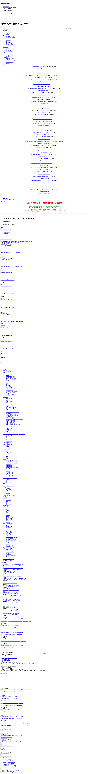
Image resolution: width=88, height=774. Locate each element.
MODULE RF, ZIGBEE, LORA (12, 412)
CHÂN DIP (10, 472)
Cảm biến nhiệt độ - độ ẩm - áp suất (13, 460)
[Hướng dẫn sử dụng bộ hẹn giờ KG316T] (9, 625)
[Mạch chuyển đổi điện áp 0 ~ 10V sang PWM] (42, 110)
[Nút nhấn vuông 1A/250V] (6, 286)
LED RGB (8, 515)
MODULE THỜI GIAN (11, 417)
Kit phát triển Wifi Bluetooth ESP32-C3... (11, 603)
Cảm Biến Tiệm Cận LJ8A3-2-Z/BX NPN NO (12, 600)
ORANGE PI (8, 371)
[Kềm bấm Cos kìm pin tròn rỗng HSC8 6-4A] (42, 66)
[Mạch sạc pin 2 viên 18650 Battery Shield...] (12, 595)
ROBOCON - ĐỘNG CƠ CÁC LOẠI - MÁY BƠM (14, 434)
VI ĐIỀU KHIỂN (7, 453)
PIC (6, 457)
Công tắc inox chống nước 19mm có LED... (12, 252)
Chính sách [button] (5, 57)
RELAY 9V (8, 502)
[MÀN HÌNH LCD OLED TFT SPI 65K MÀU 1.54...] (14, 578)
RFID (7, 400)
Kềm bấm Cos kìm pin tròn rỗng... (44, 68)
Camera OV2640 (44, 195)
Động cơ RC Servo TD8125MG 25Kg (44, 134)
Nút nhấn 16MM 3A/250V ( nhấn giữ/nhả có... (13, 321)
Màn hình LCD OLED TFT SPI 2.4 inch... (12, 576)
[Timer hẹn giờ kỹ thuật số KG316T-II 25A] (42, 136)
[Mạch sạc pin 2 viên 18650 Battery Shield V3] (42, 92)
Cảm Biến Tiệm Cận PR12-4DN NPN (44, 86)
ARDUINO (5, 369)
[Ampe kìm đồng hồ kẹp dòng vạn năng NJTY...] (13, 564)
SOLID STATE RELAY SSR (12, 391)
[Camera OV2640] (42, 193)
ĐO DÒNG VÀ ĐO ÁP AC (11, 408)
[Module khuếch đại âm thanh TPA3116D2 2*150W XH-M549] (41, 88)
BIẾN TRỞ (5, 507)
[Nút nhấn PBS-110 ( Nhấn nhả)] (7, 300)
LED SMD (8, 522)
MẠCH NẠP (8, 445)
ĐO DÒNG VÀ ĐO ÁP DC (11, 407)
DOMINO (8, 494)
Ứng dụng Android (9, 51)
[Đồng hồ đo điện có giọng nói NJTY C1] (42, 123)
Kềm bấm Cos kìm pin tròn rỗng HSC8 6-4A (12, 569)
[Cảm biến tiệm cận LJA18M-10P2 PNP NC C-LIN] (42, 145)
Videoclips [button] (5, 52)
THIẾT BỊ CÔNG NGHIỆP (9, 377)
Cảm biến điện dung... (44, 156)
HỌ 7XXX (8, 474)
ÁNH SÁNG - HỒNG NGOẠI (12, 415)
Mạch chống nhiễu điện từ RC (44, 108)
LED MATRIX (9, 519)
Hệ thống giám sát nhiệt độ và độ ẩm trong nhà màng (11, 634)
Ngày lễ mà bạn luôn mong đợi (9, 766)
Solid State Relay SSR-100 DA (44, 174)
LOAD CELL (9, 429)
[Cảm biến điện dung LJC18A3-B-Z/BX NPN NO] (42, 167)
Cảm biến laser (9, 465)
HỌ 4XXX (8, 471)
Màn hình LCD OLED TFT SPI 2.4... (44, 73)
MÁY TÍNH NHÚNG (7, 370)
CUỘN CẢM (6, 505)
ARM (7, 443)
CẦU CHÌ (5, 525)
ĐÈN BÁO (8, 38)
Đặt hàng (2, 257)
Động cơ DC (8, 437)
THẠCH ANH (6, 497)
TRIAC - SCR (6, 510)
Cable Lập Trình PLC (10, 376)
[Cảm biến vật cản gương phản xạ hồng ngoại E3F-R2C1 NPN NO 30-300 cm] (41, 141)
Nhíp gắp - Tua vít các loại (11, 541)
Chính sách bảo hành (10, 63)
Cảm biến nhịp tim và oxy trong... (44, 81)
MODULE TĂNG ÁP (10, 405)
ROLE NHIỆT (9, 43)
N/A (3, 752)
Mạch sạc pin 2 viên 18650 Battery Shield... (12, 597)
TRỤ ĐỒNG (8, 489)
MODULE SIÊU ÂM (10, 421)
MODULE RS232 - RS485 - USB (13, 424)
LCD (7, 451)
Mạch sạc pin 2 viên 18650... (44, 95)
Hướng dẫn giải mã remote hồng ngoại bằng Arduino (11, 647)
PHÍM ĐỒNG (9, 532)
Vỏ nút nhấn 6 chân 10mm (8, 349)
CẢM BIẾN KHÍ (9, 416)
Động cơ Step (8, 436)
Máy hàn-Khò (8, 534)
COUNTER (8, 42)
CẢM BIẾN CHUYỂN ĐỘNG (12, 413)
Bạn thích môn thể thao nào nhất (9, 759)
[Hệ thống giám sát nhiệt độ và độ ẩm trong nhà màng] (12, 632)
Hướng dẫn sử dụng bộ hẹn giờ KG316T (9, 627)
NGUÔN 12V (9, 481)
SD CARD (8, 430)
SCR (7, 512)
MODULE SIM (9, 401)
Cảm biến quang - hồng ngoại (12, 463)
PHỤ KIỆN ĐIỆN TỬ (7, 533)
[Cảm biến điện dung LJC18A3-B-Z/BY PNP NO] (41, 163)
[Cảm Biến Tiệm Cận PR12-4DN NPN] (41, 84)
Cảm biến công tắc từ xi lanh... (44, 116)
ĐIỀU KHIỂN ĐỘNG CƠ (11, 414)
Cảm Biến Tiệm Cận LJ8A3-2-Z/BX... (44, 99)
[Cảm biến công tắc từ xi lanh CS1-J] (42, 114)
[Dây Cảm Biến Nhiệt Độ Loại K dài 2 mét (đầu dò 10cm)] (42, 189)
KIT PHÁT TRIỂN (7, 442)
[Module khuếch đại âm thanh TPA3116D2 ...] (12, 592)
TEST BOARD (9, 531)
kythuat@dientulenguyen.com (9, 7)
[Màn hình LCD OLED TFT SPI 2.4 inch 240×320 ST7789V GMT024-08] (42, 70)
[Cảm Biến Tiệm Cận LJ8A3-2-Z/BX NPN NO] (42, 97)
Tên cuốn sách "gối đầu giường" (9, 765)
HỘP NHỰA (8, 529)
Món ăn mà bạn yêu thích (8, 760)
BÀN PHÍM (8, 452)
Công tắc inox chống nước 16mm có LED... (12, 266)
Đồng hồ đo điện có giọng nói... (44, 125)
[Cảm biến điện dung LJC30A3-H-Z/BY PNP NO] (41, 154)
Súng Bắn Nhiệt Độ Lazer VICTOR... (44, 130)
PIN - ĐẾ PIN (9, 527)
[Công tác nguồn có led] (6, 327)
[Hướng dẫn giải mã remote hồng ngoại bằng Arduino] (12, 645)
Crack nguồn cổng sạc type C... (44, 182)
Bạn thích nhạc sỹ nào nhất (8, 763)
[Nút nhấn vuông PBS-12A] (6, 272)
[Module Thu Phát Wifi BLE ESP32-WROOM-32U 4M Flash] (42, 184)
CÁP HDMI (8, 557)
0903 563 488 (6, 6)
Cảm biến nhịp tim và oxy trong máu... (11, 586)
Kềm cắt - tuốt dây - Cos (11, 539)
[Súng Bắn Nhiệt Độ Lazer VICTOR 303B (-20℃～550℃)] (42, 128)
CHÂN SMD (11, 473)
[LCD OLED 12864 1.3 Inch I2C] (10, 581)
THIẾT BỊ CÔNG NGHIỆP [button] (9, 36)
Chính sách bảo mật (10, 58)
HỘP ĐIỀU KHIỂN (10, 394)
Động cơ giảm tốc (9, 438)
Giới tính (2, 751)
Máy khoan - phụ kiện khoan (11, 540)
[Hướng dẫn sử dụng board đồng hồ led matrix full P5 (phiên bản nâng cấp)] (16, 618)
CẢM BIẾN (8, 395)
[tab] (7, 232)
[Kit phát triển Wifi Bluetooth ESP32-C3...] (12, 602)
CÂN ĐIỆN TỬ (6, 449)
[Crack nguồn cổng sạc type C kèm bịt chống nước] (42, 180)
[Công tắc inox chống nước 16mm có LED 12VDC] (7, 259)
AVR (7, 456)
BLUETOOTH (9, 398)
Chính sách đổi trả (9, 62)
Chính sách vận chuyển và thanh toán (13, 60)
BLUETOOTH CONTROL (11, 550)
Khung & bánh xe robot (10, 439)
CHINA (7, 375)
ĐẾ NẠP (7, 446)
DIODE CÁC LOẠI (7, 523)
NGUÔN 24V (9, 482)
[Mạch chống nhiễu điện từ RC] (42, 105)
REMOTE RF (6, 447)
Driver (7, 49)
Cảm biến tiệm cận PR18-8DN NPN (10, 614)
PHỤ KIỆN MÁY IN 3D (8, 432)
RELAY (5, 498)
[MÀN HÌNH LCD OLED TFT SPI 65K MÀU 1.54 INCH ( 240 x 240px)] (42, 75)
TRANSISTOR (6, 509)
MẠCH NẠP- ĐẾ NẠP (8, 444)
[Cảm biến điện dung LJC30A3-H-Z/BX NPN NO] (42, 158)
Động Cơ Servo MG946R (8, 572)
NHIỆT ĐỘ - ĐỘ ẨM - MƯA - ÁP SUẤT (14, 419)
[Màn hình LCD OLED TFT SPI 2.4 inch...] (12, 575)
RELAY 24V (8, 504)
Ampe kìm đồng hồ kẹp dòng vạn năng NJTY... (13, 565)
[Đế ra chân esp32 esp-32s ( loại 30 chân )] (42, 176)
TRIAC (7, 511)
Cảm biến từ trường (10, 464)
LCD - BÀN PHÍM (7, 450)
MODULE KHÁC (9, 431)
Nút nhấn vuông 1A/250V (7, 293)
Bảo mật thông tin (5, 655)
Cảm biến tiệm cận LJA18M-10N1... (44, 152)
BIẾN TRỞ (8, 40)
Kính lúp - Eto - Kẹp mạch (11, 537)
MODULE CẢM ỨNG (10, 423)
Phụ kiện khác (8, 542)
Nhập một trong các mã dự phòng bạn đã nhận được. (11, 735)
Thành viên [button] (5, 32)
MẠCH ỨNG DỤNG (7, 548)
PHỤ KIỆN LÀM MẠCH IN (9, 547)
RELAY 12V (8, 503)
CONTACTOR (9, 45)
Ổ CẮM (7, 393)
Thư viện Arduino (9, 50)
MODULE (5, 397)
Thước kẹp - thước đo (10, 545)
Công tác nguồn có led (6, 335)
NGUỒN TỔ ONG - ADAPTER (10, 478)
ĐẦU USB (8, 493)
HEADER (8, 488)
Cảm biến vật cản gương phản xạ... (44, 143)
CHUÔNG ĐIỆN (9, 44)
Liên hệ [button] (4, 64)
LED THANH (9, 518)
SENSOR (5, 459)
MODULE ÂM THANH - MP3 (12, 410)
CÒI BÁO (8, 382)
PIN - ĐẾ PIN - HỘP (7, 526)
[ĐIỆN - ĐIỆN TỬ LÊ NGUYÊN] (8, 21)
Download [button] (5, 47)
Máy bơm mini (9, 441)
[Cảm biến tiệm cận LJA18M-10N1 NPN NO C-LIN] (42, 150)
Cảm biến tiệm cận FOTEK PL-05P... (44, 121)
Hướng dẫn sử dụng (10, 55)
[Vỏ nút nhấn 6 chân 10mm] (6, 341)
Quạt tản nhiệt (8, 546)
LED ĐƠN (8, 516)
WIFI (7, 399)
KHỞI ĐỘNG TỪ (9, 386)
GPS (7, 402)
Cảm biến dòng (9, 466)
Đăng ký (7, 34)
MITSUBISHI (9, 373)
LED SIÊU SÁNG (9, 517)
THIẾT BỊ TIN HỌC (7, 553)
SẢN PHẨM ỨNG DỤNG (8, 559)
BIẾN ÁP (5, 483)
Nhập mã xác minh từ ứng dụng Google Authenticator (12, 731)
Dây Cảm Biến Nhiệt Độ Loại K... (44, 191)
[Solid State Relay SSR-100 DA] (42, 171)
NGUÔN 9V (8, 480)
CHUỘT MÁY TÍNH (10, 555)
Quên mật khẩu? (4, 740)
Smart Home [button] (5, 35)
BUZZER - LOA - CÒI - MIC (9, 496)
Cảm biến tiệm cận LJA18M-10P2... (44, 147)
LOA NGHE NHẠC (10, 554)
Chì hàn (7, 544)
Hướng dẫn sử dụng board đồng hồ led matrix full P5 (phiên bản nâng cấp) (16, 621)
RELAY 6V (8, 501)
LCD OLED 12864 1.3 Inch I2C (10, 583)
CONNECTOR (6, 487)
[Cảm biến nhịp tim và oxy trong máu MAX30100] (42, 79)
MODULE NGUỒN (10, 406)
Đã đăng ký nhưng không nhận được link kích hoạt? (11, 772)
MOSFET (5, 508)
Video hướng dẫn (9, 56)
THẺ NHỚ (8, 556)
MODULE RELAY (10, 409)
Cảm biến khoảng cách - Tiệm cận (13, 461)
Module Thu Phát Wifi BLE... (44, 187)
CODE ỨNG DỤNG (7, 560)
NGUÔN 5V (8, 479)
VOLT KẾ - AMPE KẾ (10, 379)
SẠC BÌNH (5, 485)
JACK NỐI (8, 491)
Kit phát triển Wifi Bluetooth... (44, 103)
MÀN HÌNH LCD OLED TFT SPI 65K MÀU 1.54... (14, 579)
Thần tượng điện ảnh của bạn (9, 762)
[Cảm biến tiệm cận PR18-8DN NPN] (11, 613)
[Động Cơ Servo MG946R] (9, 571)
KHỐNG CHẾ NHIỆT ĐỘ (11, 388)
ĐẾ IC (7, 490)
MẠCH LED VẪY (10, 552)
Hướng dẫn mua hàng (10, 59)
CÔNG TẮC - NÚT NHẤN (9, 495)
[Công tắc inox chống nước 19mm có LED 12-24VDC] (7, 245)
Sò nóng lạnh (8, 468)
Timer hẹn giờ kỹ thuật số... (44, 139)
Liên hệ (3, 661)
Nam (6, 752)
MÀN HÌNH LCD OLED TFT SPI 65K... (44, 77)
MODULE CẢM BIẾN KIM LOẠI (13, 427)
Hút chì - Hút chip (9, 538)
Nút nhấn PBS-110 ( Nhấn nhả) (9, 307)
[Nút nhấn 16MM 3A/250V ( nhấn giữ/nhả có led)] (7, 314)
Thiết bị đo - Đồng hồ (10, 535)
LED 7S (7, 520)
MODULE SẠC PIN (10, 426)
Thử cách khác (4, 734)
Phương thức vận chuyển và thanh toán (9, 658)
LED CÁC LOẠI (6, 513)
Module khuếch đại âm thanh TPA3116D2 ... (12, 593)
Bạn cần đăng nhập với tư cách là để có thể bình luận (16, 241)
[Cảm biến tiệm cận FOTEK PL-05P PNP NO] (42, 119)
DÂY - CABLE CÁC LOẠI (9, 486)
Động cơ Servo (9, 435)
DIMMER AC (9, 428)
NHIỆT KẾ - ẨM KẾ (10, 420)
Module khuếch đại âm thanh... (44, 90)
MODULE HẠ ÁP (10, 404)
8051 (7, 458)
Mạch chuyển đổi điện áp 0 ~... (44, 112)
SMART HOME (9, 549)
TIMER (7, 41)
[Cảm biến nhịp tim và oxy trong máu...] (11, 585)
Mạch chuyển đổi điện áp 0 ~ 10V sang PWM (12, 610)
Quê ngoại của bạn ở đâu (8, 764)
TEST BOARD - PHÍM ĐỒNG (9, 530)
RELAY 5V (8, 500)
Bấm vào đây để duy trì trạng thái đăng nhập (21, 723)
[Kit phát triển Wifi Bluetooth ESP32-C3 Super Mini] (42, 101)
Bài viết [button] (5, 54)
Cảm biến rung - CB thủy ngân (12, 467)
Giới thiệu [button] (5, 30)
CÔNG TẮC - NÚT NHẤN (11, 37)
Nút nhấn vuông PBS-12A (7, 280)
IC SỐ (4, 469)
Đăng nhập (8, 33)
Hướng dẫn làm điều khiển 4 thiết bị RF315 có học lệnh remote (13, 641)
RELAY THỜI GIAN (10, 392)
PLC (4, 372)
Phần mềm (8, 48)
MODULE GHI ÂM (10, 422)
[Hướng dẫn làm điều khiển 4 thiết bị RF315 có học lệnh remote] (14, 638)
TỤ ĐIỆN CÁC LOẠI (7, 524)
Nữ (10, 752)
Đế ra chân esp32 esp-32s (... (44, 178)
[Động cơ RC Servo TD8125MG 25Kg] (41, 132)
